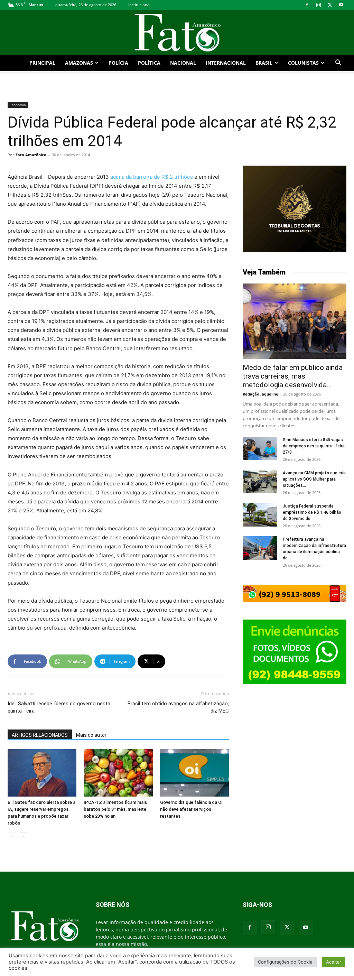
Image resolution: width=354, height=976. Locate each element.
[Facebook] (307, 5)
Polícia (118, 62)
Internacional (226, 62)
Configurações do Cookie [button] (285, 962)
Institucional (139, 4)
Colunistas (303, 62)
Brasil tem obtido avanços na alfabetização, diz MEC (178, 707)
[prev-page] (12, 837)
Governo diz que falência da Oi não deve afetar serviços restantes (191, 809)
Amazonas (79, 62)
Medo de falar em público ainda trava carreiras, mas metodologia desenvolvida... (293, 376)
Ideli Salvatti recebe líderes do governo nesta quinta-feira (59, 707)
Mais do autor (91, 735)
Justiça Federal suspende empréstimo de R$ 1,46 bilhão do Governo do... (312, 512)
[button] (338, 63)
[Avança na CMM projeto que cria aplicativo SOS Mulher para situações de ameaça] (260, 482)
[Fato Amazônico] (177, 32)
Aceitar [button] (333, 962)
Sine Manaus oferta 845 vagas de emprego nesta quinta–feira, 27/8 (314, 446)
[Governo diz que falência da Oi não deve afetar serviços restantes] (194, 773)
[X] (330, 5)
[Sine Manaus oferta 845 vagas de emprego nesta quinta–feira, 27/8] (260, 449)
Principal (42, 62)
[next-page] (23, 837)
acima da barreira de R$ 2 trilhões (151, 177)
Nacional (183, 62)
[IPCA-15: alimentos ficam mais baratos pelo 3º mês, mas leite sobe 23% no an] (118, 773)
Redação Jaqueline (260, 394)
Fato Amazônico (31, 154)
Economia (18, 104)
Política (149, 62)
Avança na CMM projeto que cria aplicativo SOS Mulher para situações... (314, 479)
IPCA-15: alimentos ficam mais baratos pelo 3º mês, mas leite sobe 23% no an (115, 809)
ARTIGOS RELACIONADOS (40, 735)
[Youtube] (341, 5)
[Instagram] (318, 5)
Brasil (263, 62)
